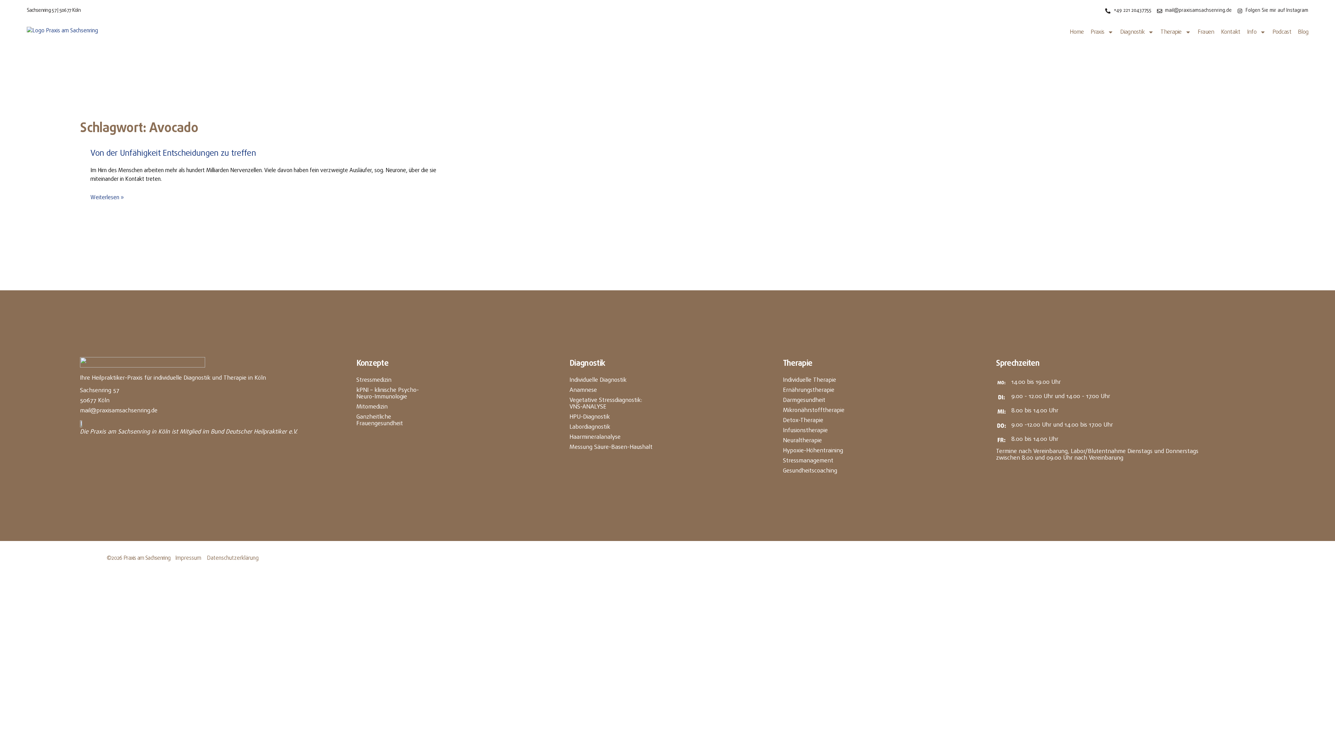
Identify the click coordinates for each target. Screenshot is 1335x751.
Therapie (1170, 32)
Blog (1303, 32)
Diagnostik (1132, 32)
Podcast (1281, 32)
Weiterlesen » (107, 198)
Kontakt (1230, 32)
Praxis (1098, 32)
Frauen (1206, 32)
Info (1251, 32)
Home (1077, 32)
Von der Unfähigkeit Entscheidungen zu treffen (173, 153)
